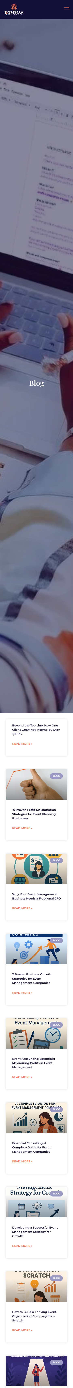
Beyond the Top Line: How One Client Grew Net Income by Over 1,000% (36, 730)
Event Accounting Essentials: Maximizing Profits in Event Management (33, 1063)
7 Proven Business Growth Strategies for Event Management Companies (31, 979)
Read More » (22, 744)
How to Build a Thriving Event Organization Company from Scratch (34, 1316)
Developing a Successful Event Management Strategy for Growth (35, 1232)
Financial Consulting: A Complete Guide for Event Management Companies (31, 1147)
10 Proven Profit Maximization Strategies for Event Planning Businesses (34, 814)
